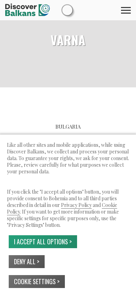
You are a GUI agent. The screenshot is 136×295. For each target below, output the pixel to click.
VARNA (68, 39)
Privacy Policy (76, 205)
